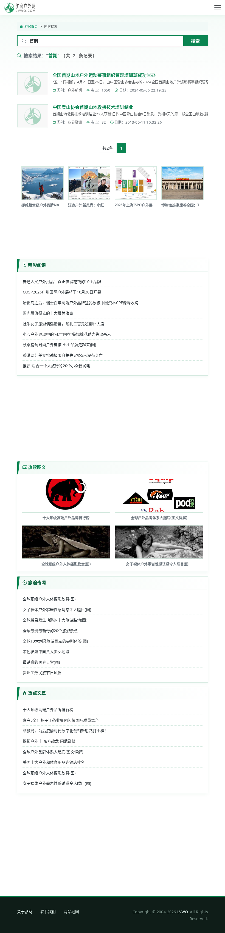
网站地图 (71, 911)
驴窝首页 (31, 26)
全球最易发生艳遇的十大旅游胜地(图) (55, 620)
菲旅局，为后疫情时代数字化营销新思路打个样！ (65, 730)
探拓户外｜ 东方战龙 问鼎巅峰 (49, 741)
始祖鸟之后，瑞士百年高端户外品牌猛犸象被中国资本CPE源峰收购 (81, 302)
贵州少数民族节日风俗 (42, 672)
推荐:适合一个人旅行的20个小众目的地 (57, 365)
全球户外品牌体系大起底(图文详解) (53, 751)
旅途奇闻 (37, 583)
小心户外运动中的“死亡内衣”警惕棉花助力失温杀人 (67, 334)
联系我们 (48, 911)
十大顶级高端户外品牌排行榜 (48, 709)
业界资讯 (75, 122)
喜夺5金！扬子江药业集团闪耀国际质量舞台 (61, 720)
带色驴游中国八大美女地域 (46, 651)
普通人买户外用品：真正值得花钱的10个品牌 (62, 281)
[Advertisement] (117, 231)
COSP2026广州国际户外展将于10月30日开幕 (62, 292)
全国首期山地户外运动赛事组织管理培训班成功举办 (104, 75)
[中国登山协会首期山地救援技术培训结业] (32, 115)
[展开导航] (217, 8)
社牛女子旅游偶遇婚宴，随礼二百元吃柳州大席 (63, 323)
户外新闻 (75, 90)
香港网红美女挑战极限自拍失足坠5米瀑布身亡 (63, 355)
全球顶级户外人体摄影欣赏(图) (49, 598)
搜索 (195, 41)
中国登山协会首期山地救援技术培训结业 (93, 107)
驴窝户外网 (19, 7)
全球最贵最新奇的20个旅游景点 (50, 630)
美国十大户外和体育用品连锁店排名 (54, 762)
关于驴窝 (25, 911)
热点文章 (37, 693)
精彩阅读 (37, 265)
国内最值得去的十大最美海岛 (48, 313)
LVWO (182, 911)
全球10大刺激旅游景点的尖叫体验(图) (55, 641)
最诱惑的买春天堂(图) (41, 662)
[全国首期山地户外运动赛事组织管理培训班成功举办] (32, 83)
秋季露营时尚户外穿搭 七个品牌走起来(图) (59, 344)
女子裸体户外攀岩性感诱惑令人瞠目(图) (57, 609)
